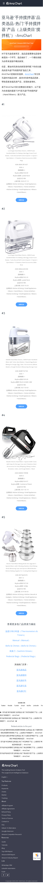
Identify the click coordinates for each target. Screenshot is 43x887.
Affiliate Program (7, 805)
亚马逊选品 (21, 669)
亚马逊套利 (21, 675)
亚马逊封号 (21, 680)
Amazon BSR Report (8, 855)
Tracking (4, 798)
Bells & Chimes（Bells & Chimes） (21, 645)
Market (4, 795)
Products (5, 785)
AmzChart (29, 74)
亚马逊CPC (21, 691)
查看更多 (21, 200)
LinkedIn (36, 706)
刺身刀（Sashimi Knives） (21, 651)
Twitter (3, 706)
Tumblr (16, 706)
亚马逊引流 (21, 685)
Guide (4, 842)
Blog (3, 848)
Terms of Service (7, 818)
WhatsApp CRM (7, 865)
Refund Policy (6, 812)
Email (23, 706)
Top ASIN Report (7, 851)
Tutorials (4, 845)
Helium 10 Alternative (9, 828)
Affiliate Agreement (8, 809)
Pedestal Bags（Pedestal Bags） (21, 656)
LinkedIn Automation (8, 868)
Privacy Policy (6, 815)
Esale (3, 872)
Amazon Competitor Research (12, 834)
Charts (4, 792)
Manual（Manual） (21, 640)
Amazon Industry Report (10, 858)
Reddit (10, 706)
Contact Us (5, 821)
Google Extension (8, 831)
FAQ (3, 825)
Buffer (29, 706)
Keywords (5, 788)
